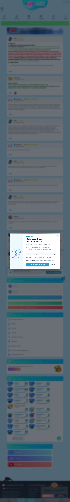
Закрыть (53, 264)
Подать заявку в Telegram (39, 264)
